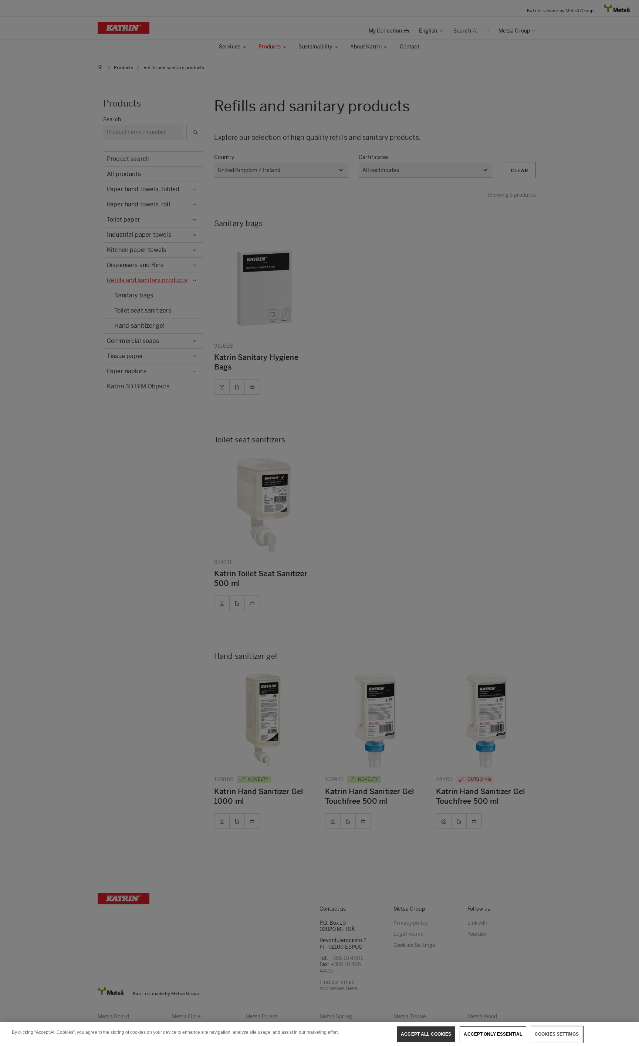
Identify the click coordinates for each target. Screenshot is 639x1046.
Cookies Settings (557, 1034)
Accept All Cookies (426, 1034)
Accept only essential (493, 1034)
